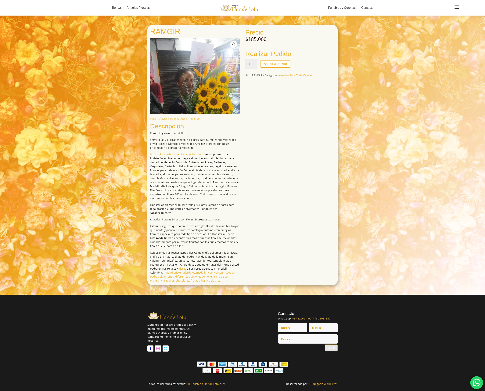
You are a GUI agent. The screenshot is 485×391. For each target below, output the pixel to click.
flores (182, 268)
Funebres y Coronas (342, 7)
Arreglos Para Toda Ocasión (173, 118)
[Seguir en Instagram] (158, 348)
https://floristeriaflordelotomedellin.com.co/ (177, 154)
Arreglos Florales (138, 7)
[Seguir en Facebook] (150, 348)
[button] (233, 44)
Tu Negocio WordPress (323, 384)
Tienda (116, 7)
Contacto (367, 7)
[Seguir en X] (166, 348)
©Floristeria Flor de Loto (203, 384)
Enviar (331, 347)
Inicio (153, 118)
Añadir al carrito (275, 64)
